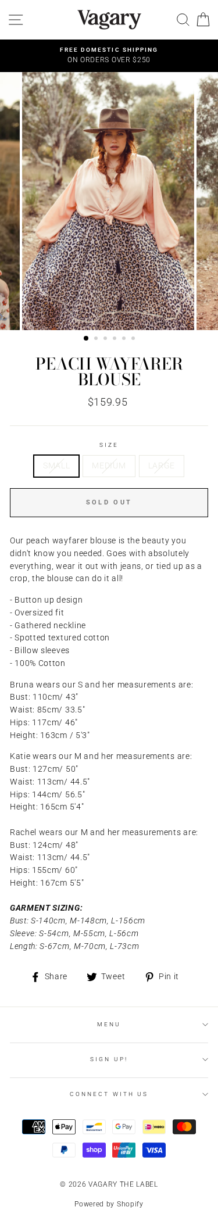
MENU (109, 1024)
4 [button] (116, 339)
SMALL (56, 465)
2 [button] (97, 339)
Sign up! (108, 1059)
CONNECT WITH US (109, 1094)
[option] (109, 55)
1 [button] (87, 339)
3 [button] (106, 339)
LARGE (161, 465)
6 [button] (134, 339)
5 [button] (125, 339)
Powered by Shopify (108, 1204)
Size (109, 445)
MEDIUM (109, 465)
